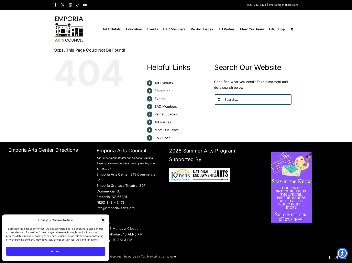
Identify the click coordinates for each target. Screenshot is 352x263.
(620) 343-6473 (256, 4)
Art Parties (163, 122)
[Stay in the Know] (291, 153)
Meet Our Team (167, 130)
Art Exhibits (164, 83)
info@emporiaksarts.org (283, 4)
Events (160, 99)
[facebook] (329, 257)
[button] (103, 220)
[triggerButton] (342, 253)
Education (162, 91)
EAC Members (166, 106)
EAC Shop (162, 138)
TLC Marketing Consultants (159, 256)
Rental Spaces (166, 114)
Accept (55, 251)
